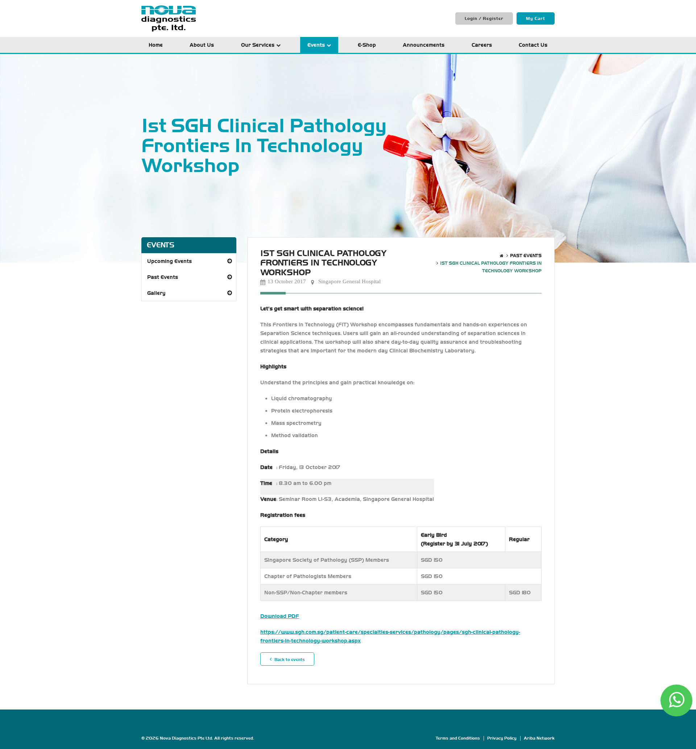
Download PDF (279, 616)
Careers (482, 45)
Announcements (423, 45)
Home (156, 45)
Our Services (257, 45)
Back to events (289, 659)
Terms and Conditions (458, 738)
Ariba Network (539, 738)
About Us (202, 45)
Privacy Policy (502, 738)
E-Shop (367, 45)
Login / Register (484, 18)
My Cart (535, 18)
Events (316, 45)
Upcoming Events (169, 261)
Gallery (156, 293)
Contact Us (533, 45)
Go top (686, 738)
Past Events (162, 277)
